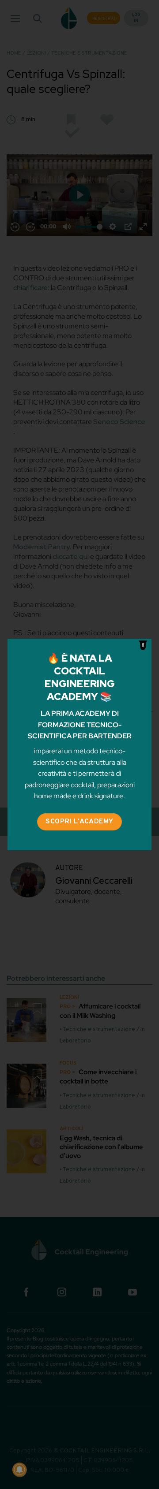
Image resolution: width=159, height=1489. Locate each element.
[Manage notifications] (19, 1470)
